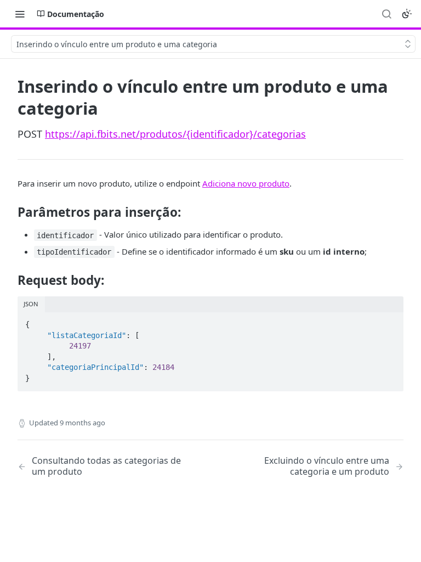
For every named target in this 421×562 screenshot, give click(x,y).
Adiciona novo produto (245, 183)
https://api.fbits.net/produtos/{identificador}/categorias (175, 133)
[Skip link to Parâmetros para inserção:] (10, 212)
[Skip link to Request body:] (10, 280)
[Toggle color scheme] (407, 14)
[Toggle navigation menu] (20, 14)
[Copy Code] (390, 321)
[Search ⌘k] (386, 14)
